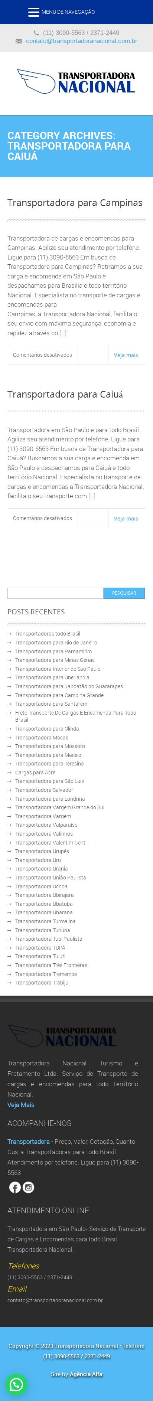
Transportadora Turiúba (42, 930)
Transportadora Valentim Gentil (51, 842)
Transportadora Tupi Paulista (48, 938)
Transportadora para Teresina (49, 763)
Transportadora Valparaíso (46, 824)
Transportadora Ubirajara (44, 894)
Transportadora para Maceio (48, 754)
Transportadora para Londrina (50, 798)
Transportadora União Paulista (50, 877)
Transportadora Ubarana (44, 912)
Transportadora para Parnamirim (53, 651)
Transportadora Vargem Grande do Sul (59, 807)
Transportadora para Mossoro (50, 746)
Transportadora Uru (38, 859)
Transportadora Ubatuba (44, 903)
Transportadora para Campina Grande (59, 695)
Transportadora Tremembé (46, 973)
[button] (35, 14)
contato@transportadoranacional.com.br (81, 41)
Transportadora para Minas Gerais (55, 659)
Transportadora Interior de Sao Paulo (58, 668)
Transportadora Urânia (41, 868)
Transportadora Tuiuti (40, 956)
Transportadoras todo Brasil (47, 633)
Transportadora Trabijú (41, 982)
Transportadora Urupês (42, 851)
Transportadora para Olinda (47, 728)
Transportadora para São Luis (49, 780)
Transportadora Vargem (43, 816)
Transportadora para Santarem (51, 703)
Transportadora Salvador (44, 789)
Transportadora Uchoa (41, 886)
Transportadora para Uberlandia (52, 677)
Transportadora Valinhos (44, 833)
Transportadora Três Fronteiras (51, 965)
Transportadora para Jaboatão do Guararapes (69, 686)
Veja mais (126, 355)
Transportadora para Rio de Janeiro (56, 642)
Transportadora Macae (41, 737)
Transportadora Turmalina (45, 921)
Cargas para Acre (35, 772)
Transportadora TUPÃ (40, 947)
